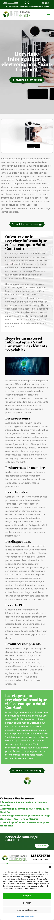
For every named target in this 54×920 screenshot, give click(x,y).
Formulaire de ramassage (27, 79)
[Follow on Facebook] (27, 2)
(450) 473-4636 (10, 2)
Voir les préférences (27, 910)
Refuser (27, 902)
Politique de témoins (25, 916)
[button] (50, 867)
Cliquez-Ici (42, 845)
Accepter (27, 895)
